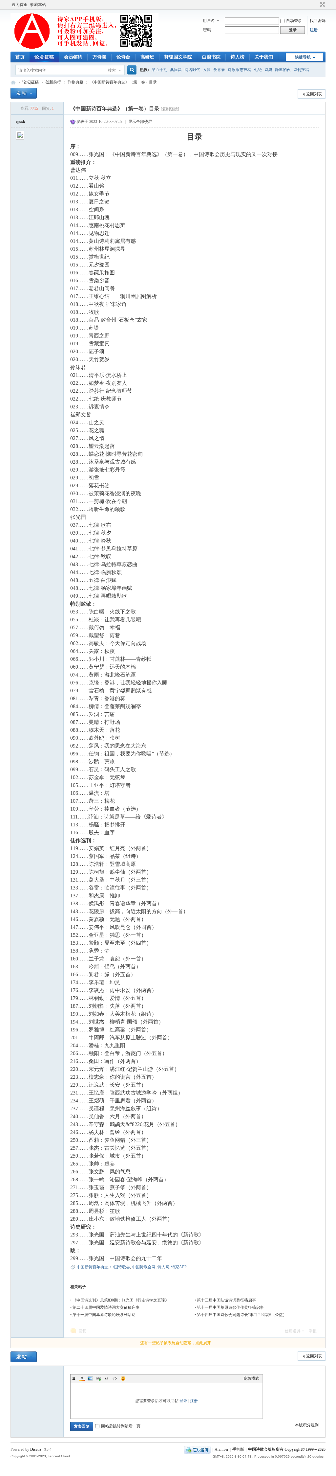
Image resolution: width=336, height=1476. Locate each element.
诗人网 (163, 1267)
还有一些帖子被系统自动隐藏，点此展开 (175, 1343)
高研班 (147, 57)
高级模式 (251, 1378)
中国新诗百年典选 (92, 1267)
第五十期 (159, 69)
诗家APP (179, 1267)
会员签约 (73, 57)
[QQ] (197, 1449)
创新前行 (53, 82)
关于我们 (264, 57)
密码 (207, 30)
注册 (314, 30)
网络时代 (192, 69)
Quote (106, 1378)
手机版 (238, 1449)
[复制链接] (170, 109)
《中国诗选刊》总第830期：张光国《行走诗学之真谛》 (121, 1300)
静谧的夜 (283, 69)
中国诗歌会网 (13, 82)
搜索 (112, 70)
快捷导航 (303, 57)
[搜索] (131, 70)
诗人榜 (237, 57)
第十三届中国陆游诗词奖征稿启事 (226, 1300)
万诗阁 (99, 57)
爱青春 (219, 69)
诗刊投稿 (301, 69)
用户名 (209, 20)
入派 (207, 69)
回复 (82, 1331)
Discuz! (36, 1449)
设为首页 (20, 4)
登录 (183, 1400)
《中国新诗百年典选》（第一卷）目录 (123, 82)
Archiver (221, 1449)
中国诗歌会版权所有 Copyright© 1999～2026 (287, 1449)
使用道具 (293, 1331)
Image (90, 1378)
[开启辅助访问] (316, 5)
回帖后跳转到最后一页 (120, 1426)
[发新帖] (23, 93)
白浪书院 (211, 57)
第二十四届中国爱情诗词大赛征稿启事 (106, 1307)
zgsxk (20, 121)
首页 (20, 57)
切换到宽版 (322, 5)
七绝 (258, 69)
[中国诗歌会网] (84, 47)
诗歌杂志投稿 (239, 69)
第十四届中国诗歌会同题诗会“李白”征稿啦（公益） (242, 1314)
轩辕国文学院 (178, 57)
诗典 (268, 69)
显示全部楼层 (140, 121)
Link (98, 1378)
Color (82, 1378)
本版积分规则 (307, 1425)
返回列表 (314, 94)
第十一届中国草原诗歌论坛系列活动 (104, 1314)
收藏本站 (38, 4)
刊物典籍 (75, 82)
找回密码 (318, 20)
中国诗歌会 (120, 1267)
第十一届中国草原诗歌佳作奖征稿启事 (230, 1307)
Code (115, 1378)
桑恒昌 (176, 69)
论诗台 (123, 57)
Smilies (123, 1378)
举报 (313, 1331)
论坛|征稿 (44, 57)
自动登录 (294, 20)
